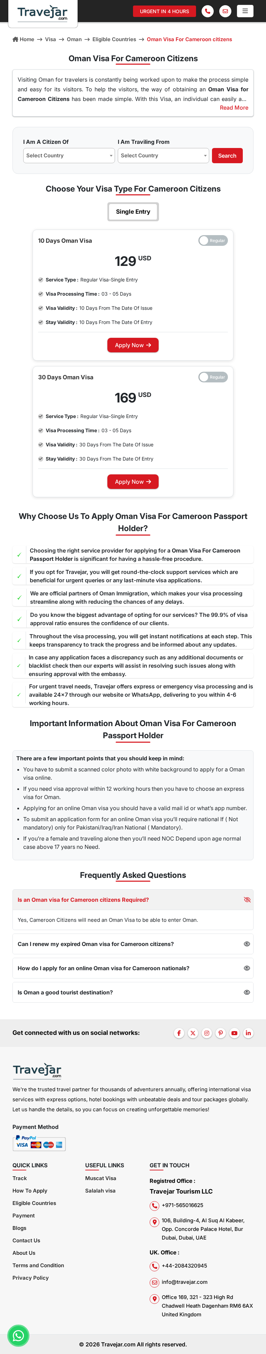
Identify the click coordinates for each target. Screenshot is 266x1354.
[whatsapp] (18, 1335)
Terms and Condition (38, 1265)
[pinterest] (220, 1033)
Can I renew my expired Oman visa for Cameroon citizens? (96, 943)
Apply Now (129, 345)
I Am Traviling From (144, 141)
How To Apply (29, 1190)
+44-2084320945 (184, 1265)
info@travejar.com (184, 1282)
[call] (208, 11)
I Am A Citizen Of (46, 141)
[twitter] (193, 1033)
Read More (234, 107)
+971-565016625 (182, 1205)
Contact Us (26, 1240)
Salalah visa (100, 1190)
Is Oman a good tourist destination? (65, 992)
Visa (50, 39)
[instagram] (207, 1033)
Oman (74, 39)
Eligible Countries (114, 39)
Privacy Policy (30, 1277)
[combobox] (69, 155)
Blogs (19, 1228)
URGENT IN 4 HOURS (164, 11)
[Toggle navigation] (245, 11)
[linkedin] (248, 1033)
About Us (23, 1253)
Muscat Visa (100, 1178)
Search (227, 155)
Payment (23, 1215)
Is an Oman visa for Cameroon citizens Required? (83, 899)
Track (19, 1178)
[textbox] (47, 155)
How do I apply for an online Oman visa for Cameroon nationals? (103, 968)
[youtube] (234, 1033)
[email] (225, 11)
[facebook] (179, 1033)
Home (27, 39)
